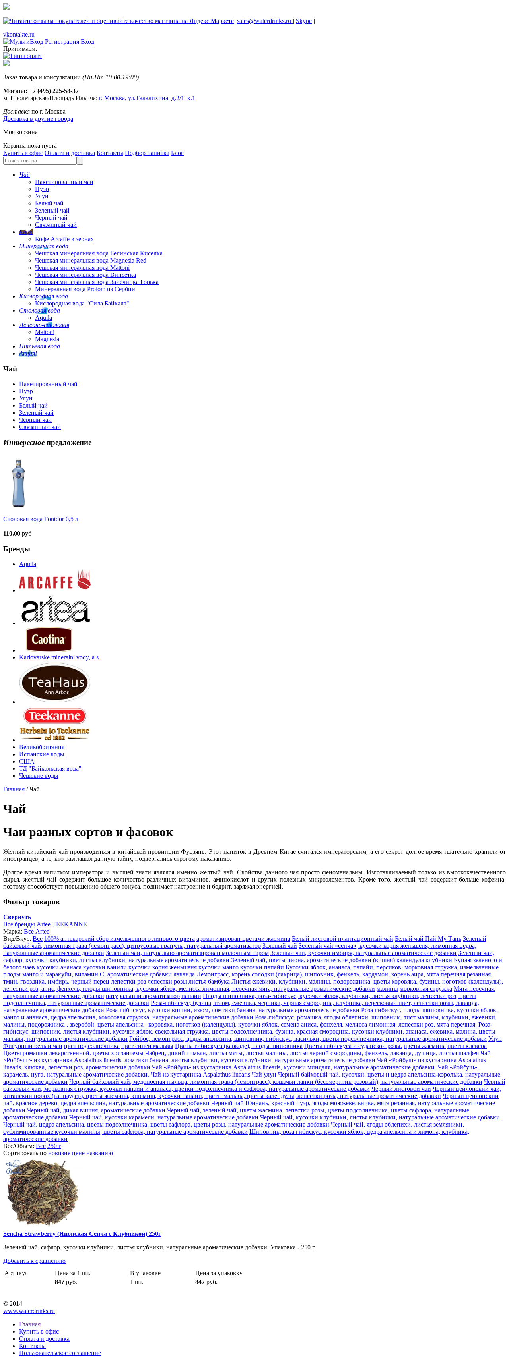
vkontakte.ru (19, 34)
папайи (191, 995)
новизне (59, 1153)
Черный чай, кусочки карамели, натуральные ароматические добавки (163, 1117)
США (27, 761)
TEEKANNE (69, 924)
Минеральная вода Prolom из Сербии (85, 289)
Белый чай (49, 203)
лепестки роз (128, 981)
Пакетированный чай (64, 181)
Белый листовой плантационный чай (342, 938)
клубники (438, 960)
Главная (14, 789)
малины (387, 988)
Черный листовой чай (401, 1088)
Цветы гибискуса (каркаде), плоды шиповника (239, 1045)
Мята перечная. (474, 988)
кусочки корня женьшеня (162, 967)
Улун (42, 196)
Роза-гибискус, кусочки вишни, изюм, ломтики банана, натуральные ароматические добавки (232, 1010)
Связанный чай (56, 224)
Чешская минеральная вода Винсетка (85, 274)
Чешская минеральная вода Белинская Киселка (99, 253)
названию (99, 1153)
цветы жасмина (425, 1045)
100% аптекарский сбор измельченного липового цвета (119, 938)
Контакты (110, 152)
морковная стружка (426, 988)
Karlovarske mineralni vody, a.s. (59, 657)
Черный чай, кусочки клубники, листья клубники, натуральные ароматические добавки (380, 1117)
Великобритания (41, 747)
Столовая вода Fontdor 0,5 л (40, 519)
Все (29, 931)
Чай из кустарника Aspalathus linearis (200, 1074)
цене (78, 1153)
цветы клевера (467, 1045)
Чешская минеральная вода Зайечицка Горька (97, 281)
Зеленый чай (52, 210)
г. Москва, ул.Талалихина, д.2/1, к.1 (147, 98)
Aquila (43, 317)
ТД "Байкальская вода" (50, 768)
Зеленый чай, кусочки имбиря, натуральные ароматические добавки (363, 952)
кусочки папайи (262, 967)
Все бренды (19, 924)
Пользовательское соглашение (60, 1352)
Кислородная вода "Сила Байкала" (82, 303)
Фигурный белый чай (32, 1045)
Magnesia (47, 339)
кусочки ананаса (59, 967)
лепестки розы (167, 981)
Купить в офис (23, 152)
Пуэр (42, 189)
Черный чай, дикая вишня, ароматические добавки (96, 1110)
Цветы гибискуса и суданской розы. (353, 1045)
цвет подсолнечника (92, 1045)
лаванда (184, 974)
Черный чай (51, 217)
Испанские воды (41, 754)
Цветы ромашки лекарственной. (47, 1053)
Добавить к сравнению (34, 1260)
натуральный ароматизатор (143, 995)
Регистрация (62, 41)
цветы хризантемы (118, 1053)
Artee (44, 924)
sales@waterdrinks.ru (265, 20)
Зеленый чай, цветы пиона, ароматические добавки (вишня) (313, 960)
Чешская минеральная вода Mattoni (82, 267)
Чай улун (264, 1074)
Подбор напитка (147, 152)
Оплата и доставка (70, 152)
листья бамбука (209, 981)
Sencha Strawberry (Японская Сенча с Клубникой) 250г (82, 1233)
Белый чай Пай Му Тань (428, 938)
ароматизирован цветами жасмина (243, 938)
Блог (177, 152)
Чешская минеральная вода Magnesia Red (90, 260)
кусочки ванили (105, 967)
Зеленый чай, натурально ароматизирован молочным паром (187, 952)
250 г (54, 1146)
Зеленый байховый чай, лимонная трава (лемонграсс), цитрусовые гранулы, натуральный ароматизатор (244, 942)
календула (410, 960)
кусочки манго (218, 967)
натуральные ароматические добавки (53, 995)
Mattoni (44, 332)
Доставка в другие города (38, 118)
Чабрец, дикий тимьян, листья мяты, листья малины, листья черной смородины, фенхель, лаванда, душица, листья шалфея (312, 1053)
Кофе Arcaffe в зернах (64, 239)
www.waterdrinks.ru (29, 1310)
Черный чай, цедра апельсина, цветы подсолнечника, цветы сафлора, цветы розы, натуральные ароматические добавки (166, 1124)
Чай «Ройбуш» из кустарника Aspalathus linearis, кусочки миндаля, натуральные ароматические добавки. (294, 1067)
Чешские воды (38, 775)
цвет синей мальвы (147, 1045)
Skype (304, 20)
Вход (87, 41)
